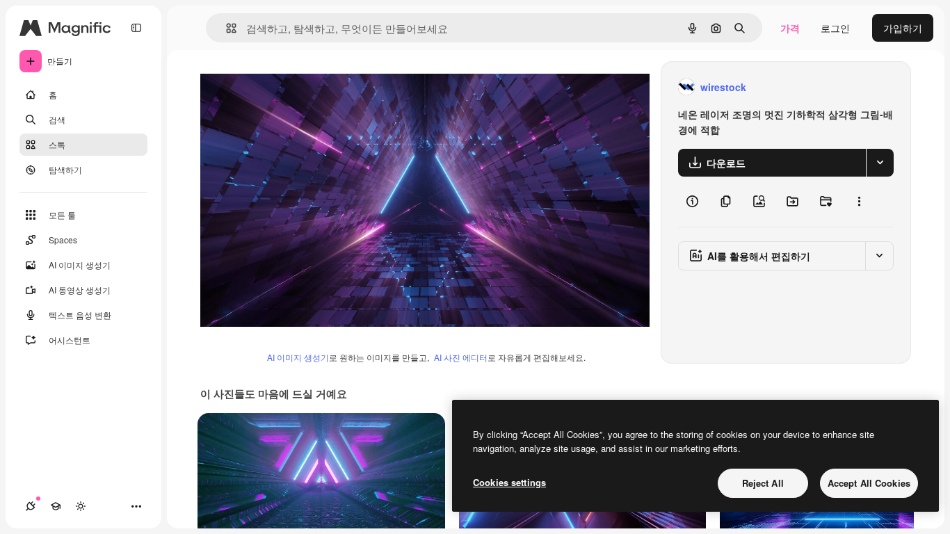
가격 (790, 28)
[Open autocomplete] (226, 28)
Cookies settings (509, 482)
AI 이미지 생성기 (298, 357)
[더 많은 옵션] (859, 202)
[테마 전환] (81, 506)
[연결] (30, 506)
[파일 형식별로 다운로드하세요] (880, 163)
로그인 (835, 28)
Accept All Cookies (869, 483)
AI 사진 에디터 (461, 357)
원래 (280, 87)
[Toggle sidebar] (136, 28)
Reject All (763, 483)
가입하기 (902, 28)
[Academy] (56, 506)
